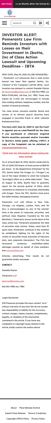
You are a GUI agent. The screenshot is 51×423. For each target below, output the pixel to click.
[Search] (35, 23)
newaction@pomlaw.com (17, 92)
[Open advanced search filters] (40, 23)
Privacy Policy (38, 418)
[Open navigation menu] (4, 23)
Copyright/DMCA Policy (17, 418)
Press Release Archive (29, 408)
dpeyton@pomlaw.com (13, 281)
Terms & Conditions (37, 413)
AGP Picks (6, 4)
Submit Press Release (15, 413)
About (14, 408)
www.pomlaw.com (14, 250)
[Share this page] (47, 23)
